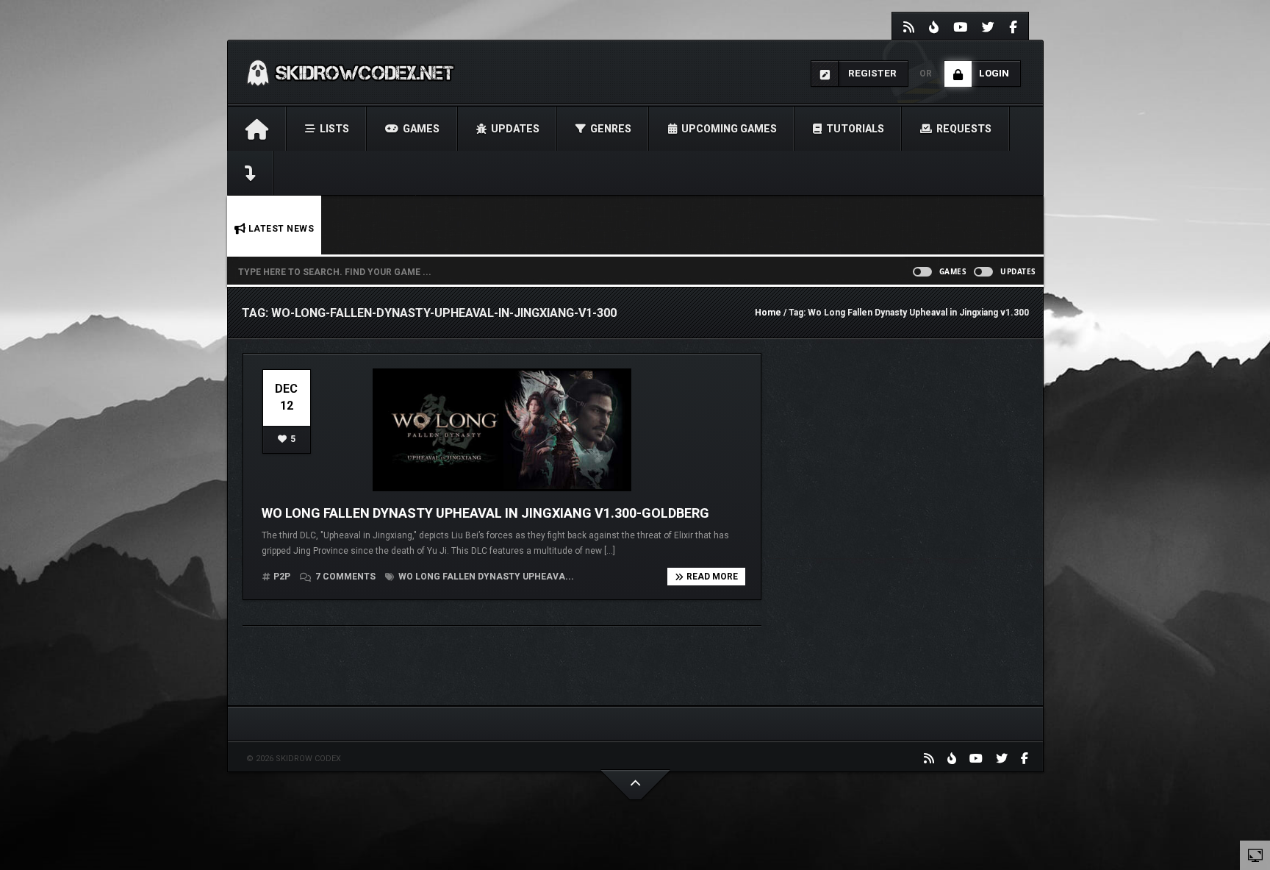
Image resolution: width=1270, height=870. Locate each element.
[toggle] (1255, 854)
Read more (712, 576)
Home (768, 312)
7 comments (345, 576)
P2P (281, 576)
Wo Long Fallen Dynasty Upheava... (485, 576)
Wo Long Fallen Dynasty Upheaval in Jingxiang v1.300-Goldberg (485, 513)
